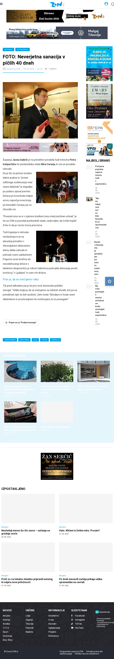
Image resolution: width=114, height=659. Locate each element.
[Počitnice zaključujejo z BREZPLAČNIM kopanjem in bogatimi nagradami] (20, 379)
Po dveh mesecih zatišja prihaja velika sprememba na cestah (80, 581)
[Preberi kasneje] (109, 281)
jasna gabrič (9, 340)
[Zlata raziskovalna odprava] (57, 416)
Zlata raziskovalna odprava (55, 426)
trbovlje (55, 340)
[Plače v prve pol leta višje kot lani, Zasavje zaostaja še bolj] (20, 418)
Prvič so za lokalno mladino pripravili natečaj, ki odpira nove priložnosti (27, 581)
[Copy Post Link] (23, 78)
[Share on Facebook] (17, 78)
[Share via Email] (29, 78)
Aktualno (8, 49)
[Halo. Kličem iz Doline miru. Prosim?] (86, 514)
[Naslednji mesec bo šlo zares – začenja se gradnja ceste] (28, 516)
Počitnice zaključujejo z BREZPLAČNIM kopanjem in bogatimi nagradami (19, 389)
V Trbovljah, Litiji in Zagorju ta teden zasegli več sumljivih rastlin (57, 389)
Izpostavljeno (13, 489)
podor (44, 340)
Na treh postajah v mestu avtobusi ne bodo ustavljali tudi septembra (100, 300)
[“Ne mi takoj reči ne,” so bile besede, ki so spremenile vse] (89, 199)
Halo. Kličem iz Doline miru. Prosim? (79, 530)
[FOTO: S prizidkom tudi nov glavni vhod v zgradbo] (93, 377)
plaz (35, 340)
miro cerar (24, 340)
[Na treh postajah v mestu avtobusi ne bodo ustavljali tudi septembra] (89, 286)
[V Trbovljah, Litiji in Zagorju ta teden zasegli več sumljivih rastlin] (57, 379)
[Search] (112, 4)
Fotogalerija (22, 49)
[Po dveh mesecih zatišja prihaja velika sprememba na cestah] (86, 564)
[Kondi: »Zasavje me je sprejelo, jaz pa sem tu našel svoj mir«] (88, 242)
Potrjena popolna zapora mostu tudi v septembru (100, 175)
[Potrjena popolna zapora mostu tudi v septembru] (89, 167)
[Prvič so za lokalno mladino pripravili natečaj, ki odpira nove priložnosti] (28, 564)
